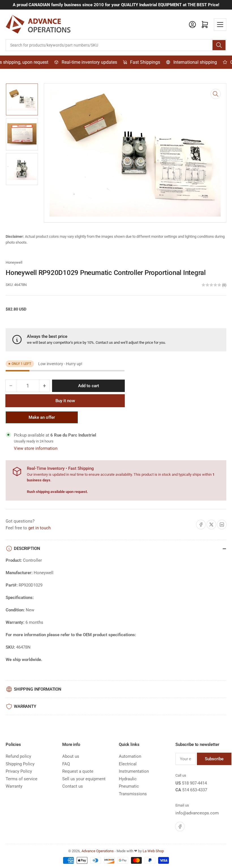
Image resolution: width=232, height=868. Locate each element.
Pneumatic (129, 786)
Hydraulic (128, 778)
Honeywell (14, 262)
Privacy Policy (19, 771)
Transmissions (133, 793)
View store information (35, 448)
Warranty (14, 786)
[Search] (219, 45)
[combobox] (116, 45)
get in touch (39, 527)
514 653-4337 (194, 789)
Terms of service (21, 778)
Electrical (128, 763)
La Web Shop (153, 851)
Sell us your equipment (84, 778)
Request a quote (77, 771)
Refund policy (18, 756)
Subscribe (214, 758)
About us (70, 756)
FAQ (66, 763)
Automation (130, 756)
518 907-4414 (194, 783)
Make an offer (42, 419)
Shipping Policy (20, 763)
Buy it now (65, 400)
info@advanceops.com (197, 813)
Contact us (104, 342)
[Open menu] (220, 24)
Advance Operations (97, 851)
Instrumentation (134, 771)
